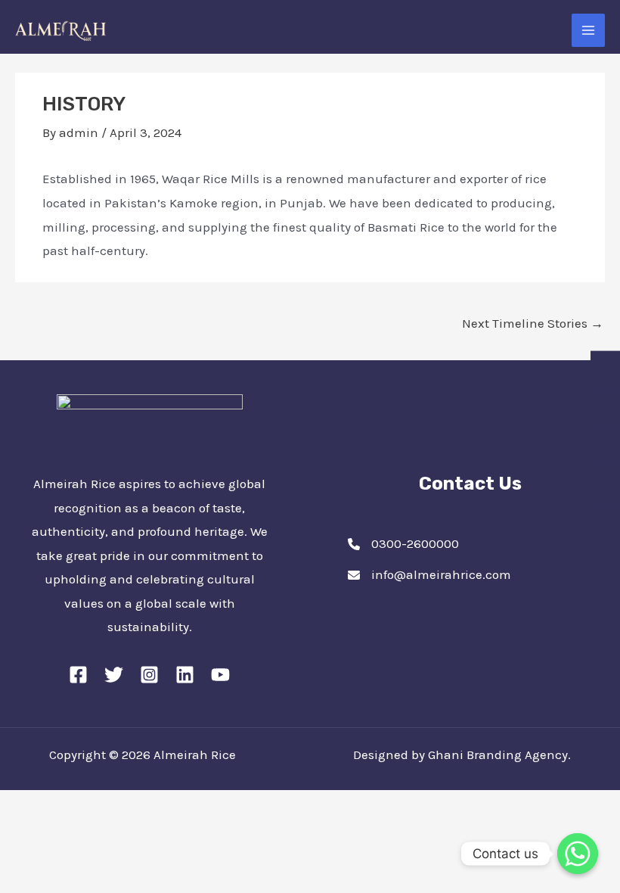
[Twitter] (113, 674)
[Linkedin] (184, 674)
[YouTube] (220, 674)
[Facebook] (78, 674)
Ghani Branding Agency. (499, 754)
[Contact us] (577, 853)
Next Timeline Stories (532, 323)
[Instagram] (149, 674)
